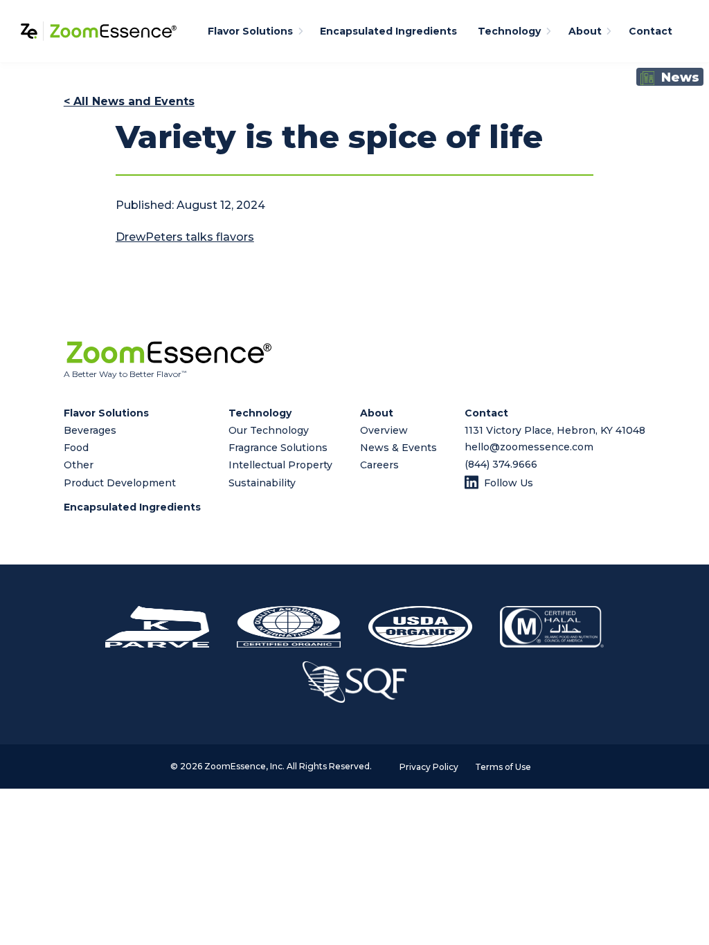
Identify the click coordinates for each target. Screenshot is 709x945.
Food (76, 447)
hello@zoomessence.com (529, 447)
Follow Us (508, 483)
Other (78, 465)
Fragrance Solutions (277, 447)
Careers (379, 465)
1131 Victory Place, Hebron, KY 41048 (555, 430)
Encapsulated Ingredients (388, 31)
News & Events (398, 447)
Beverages (90, 430)
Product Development (120, 483)
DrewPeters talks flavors (185, 237)
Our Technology (268, 430)
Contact (650, 31)
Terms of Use (503, 767)
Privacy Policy (429, 767)
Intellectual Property (280, 465)
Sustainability (262, 483)
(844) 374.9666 (501, 464)
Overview (384, 430)
